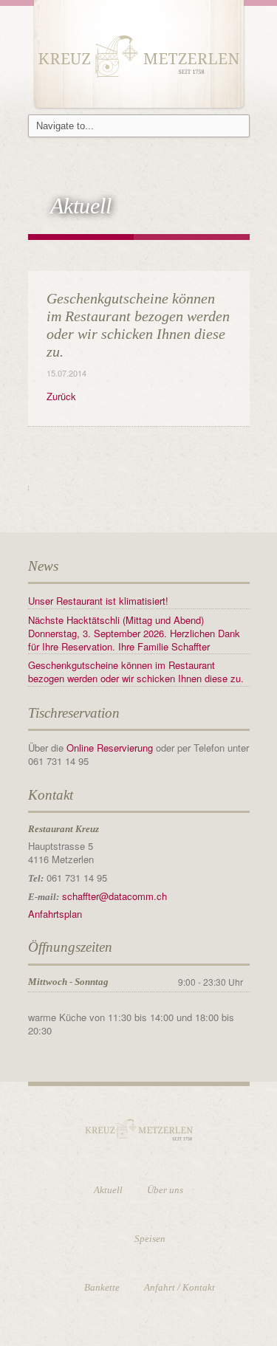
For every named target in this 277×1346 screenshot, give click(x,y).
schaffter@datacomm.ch (114, 896)
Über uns (165, 1189)
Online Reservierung (111, 748)
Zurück (61, 396)
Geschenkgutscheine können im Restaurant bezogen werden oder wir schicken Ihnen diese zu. (136, 671)
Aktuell (108, 1189)
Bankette (102, 1287)
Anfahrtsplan (55, 914)
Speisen (149, 1238)
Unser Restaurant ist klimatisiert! (98, 601)
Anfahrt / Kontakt (179, 1287)
